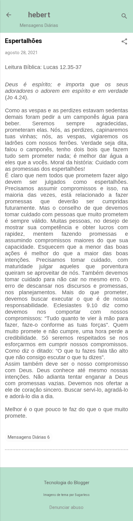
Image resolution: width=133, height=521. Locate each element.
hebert (39, 15)
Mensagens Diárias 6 (29, 437)
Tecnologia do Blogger (66, 482)
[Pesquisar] (124, 16)
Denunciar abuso (66, 507)
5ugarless (82, 495)
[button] (124, 42)
